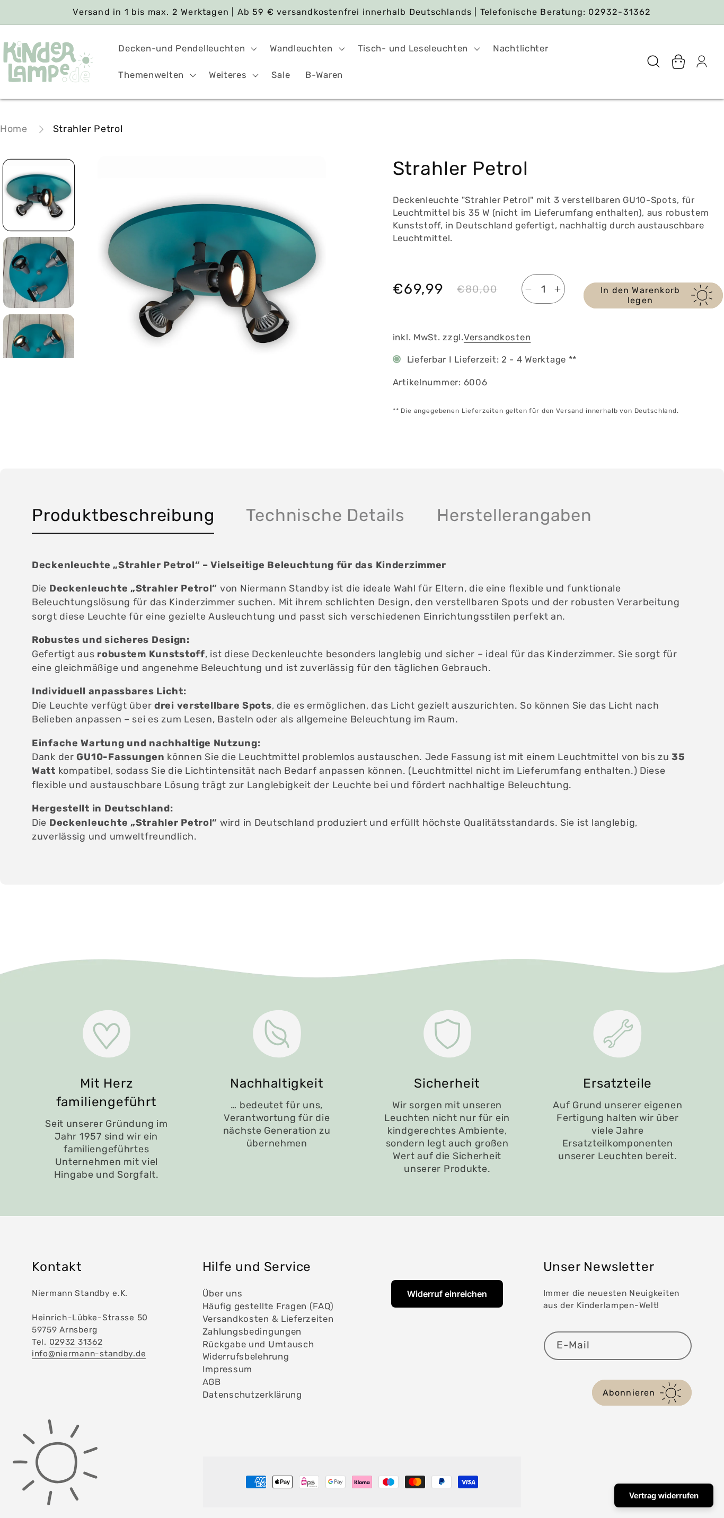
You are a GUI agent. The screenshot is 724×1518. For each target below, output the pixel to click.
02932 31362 (76, 1342)
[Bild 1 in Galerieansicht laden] (38, 195)
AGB (211, 1381)
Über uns (222, 1293)
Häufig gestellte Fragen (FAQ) (268, 1306)
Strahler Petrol (88, 129)
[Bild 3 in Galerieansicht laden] (38, 349)
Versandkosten (497, 337)
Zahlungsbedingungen (252, 1331)
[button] (186, 49)
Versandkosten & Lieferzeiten (268, 1318)
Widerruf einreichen (447, 1293)
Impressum (227, 1369)
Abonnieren (629, 1393)
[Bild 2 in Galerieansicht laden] (38, 272)
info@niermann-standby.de (89, 1353)
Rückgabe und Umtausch (258, 1344)
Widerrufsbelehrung (245, 1356)
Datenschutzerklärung (252, 1394)
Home (14, 129)
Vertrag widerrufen (664, 1495)
